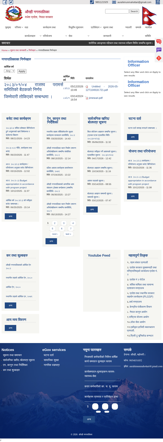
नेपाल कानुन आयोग (138, 312)
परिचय (18, 27)
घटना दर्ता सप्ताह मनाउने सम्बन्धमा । (142, 128)
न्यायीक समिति (148, 31)
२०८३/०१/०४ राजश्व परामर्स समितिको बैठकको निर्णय (33, 87)
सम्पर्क (138, 27)
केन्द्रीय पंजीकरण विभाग (141, 306)
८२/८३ (66, 88)
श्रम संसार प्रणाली (139, 262)
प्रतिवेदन (95, 27)
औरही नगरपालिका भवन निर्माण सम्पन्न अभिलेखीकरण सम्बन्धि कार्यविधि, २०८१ (61, 207)
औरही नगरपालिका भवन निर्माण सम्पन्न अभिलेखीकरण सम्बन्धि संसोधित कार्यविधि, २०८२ (61, 151)
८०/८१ (66, 98)
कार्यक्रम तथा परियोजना (49, 31)
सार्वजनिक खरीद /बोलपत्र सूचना (19, 360)
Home (5, 50)
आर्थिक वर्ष (9, 66)
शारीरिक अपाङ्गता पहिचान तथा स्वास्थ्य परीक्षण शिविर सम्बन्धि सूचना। (116, 43)
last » (68, 234)
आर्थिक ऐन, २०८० (13, 287)
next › (55, 234)
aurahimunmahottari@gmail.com (145, 366)
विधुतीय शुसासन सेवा (76, 31)
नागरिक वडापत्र (52, 365)
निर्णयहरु (32, 50)
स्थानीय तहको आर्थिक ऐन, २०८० (19, 277)
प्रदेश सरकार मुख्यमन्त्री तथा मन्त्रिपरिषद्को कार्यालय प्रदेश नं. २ (142, 271)
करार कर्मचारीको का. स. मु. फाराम (101, 386)
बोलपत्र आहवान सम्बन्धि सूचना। (100, 168)
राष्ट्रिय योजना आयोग (139, 317)
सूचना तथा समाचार (12, 355)
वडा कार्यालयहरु (30, 31)
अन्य (10, 216)
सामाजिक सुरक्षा (51, 360)
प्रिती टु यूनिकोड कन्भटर (142, 335)
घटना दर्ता (49, 355)
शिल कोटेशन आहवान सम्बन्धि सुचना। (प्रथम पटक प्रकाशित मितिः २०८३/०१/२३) (102, 135)
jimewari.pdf (96, 98)
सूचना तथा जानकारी (108, 31)
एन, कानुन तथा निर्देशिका (15, 365)
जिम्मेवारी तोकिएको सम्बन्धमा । (28, 96)
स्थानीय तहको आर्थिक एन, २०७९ (19, 296)
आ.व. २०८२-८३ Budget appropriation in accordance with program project (20, 184)
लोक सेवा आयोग (138, 322)
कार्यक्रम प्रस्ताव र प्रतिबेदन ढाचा (101, 396)
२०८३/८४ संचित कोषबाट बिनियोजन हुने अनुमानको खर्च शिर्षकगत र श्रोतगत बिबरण (20, 131)
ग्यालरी (128, 27)
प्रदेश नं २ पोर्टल (137, 279)
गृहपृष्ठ (8, 27)
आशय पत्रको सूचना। (96, 180)
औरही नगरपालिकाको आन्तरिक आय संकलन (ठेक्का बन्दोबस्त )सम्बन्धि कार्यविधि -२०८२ (60, 187)
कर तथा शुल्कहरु (11, 370)
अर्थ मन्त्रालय (135, 301)
